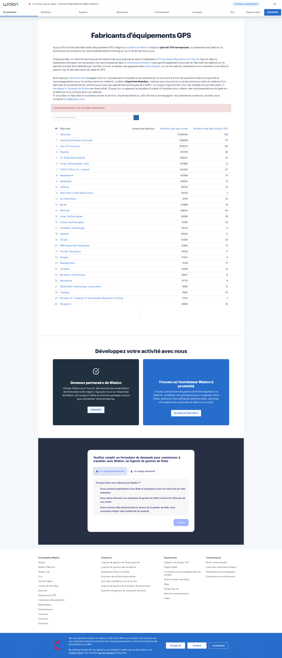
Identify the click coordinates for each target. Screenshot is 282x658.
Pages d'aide (170, 567)
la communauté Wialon (137, 63)
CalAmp (64, 187)
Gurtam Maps (45, 581)
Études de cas (171, 589)
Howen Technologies (72, 222)
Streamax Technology (72, 228)
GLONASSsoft (68, 199)
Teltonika (65, 134)
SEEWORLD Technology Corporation (80, 286)
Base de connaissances (176, 594)
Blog (166, 584)
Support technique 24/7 (176, 562)
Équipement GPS (47, 595)
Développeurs (45, 609)
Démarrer (272, 12)
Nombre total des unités (174, 129)
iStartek (64, 234)
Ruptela (64, 152)
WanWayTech (67, 263)
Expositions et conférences (220, 577)
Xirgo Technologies (71, 216)
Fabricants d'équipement (51, 600)
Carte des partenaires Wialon (221, 567)
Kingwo (64, 257)
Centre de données (48, 586)
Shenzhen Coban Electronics (76, 193)
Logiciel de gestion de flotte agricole (120, 562)
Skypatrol (65, 304)
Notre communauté (216, 562)
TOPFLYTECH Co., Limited (74, 169)
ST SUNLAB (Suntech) (72, 158)
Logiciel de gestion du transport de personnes (125, 586)
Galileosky (66, 181)
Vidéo (167, 598)
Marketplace (44, 605)
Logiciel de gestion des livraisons (118, 567)
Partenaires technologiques (220, 572)
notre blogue (152, 66)
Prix (40, 577)
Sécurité (42, 591)
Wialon (41, 562)
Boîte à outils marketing (176, 579)
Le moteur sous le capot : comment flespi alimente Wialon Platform (65, 4)
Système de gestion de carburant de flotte (123, 591)
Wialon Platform (46, 567)
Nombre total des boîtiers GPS (210, 129)
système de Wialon (137, 47)
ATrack (64, 240)
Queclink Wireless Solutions (76, 140)
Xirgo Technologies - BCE (74, 164)
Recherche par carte (186, 413)
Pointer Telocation (70, 251)
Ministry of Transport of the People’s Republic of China (91, 298)
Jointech (65, 269)
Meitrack (65, 210)
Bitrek (63, 205)
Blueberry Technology (72, 275)
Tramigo (64, 292)
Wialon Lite (44, 572)
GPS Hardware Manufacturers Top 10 (178, 59)
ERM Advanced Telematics (74, 246)
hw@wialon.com (75, 99)
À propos (43, 614)
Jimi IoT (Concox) (70, 146)
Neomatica (66, 281)
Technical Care (77, 78)
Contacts (43, 619)
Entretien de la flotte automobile (118, 577)
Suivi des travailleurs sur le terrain (119, 581)
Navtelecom (66, 175)
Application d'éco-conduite (115, 572)
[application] (141, 645)
